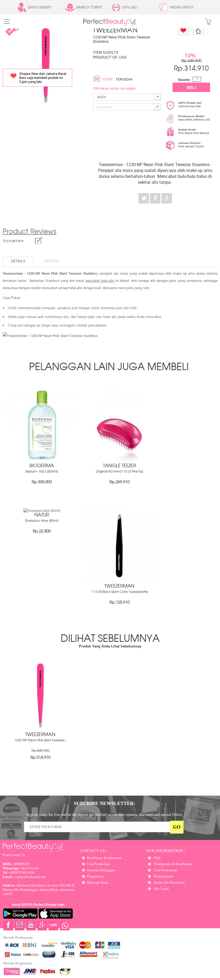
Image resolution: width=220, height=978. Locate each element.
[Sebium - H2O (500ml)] (41, 461)
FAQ (156, 858)
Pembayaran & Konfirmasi (172, 864)
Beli (191, 87)
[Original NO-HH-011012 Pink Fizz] (119, 461)
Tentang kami (163, 876)
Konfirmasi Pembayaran (104, 858)
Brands (52, 260)
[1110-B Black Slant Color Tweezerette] (119, 581)
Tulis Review (13, 241)
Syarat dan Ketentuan (169, 882)
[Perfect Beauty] (110, 25)
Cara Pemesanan (165, 870)
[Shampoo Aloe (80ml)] (41, 510)
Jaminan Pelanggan (101, 870)
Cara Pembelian (98, 864)
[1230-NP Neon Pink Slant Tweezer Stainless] (40, 727)
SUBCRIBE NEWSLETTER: (104, 803)
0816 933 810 (21, 868)
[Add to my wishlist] (183, 30)
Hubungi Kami (97, 882)
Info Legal (161, 889)
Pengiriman (95, 876)
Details (18, 260)
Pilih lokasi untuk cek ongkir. (114, 88)
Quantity (184, 80)
